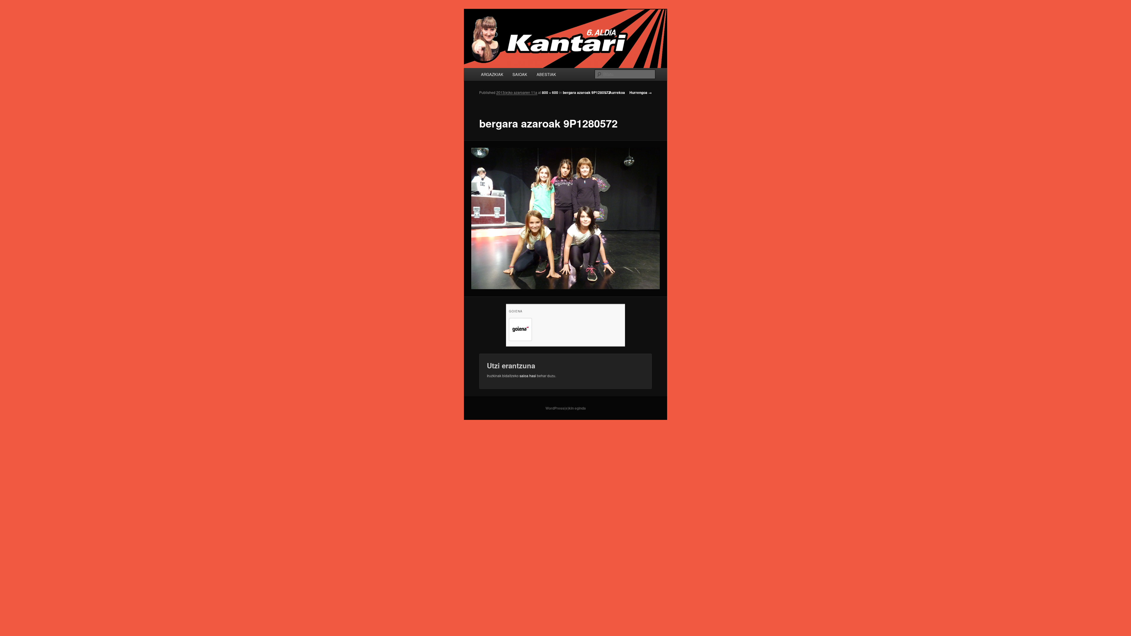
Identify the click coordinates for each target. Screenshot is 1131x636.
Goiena (515, 311)
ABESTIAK (546, 74)
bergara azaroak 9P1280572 (586, 92)
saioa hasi (528, 375)
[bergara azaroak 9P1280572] (565, 218)
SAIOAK (519, 74)
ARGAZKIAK (492, 74)
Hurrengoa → (640, 92)
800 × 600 (550, 92)
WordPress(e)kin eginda (565, 408)
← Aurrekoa (615, 92)
